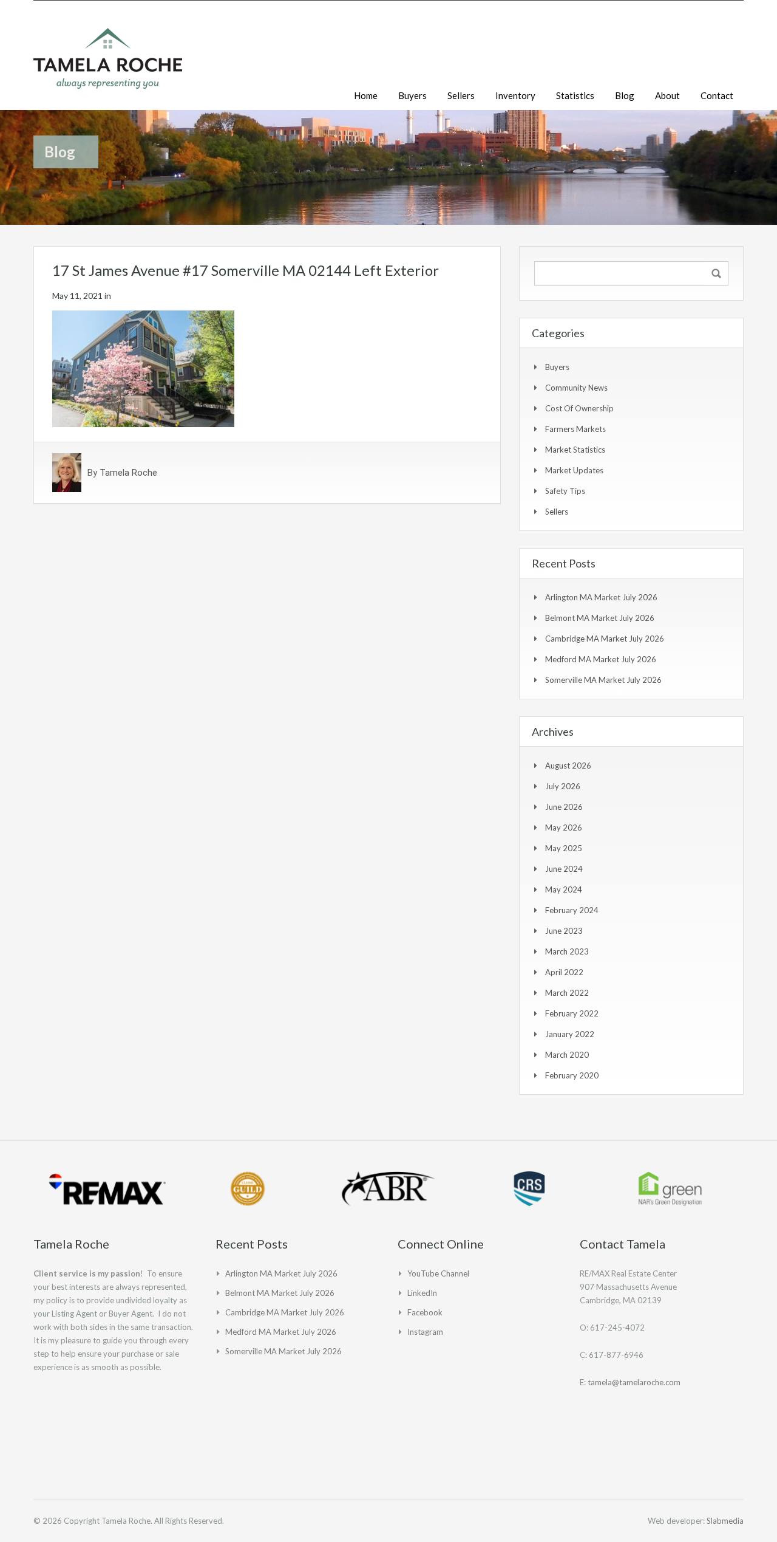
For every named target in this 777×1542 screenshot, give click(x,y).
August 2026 (568, 765)
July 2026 (562, 786)
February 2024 (572, 910)
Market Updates (574, 470)
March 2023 (567, 951)
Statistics (575, 95)
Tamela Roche (128, 472)
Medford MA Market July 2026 (600, 659)
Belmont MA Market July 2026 (599, 618)
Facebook (425, 1312)
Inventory (515, 95)
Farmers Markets (575, 429)
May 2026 (563, 827)
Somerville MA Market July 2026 (603, 680)
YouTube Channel (438, 1273)
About (667, 95)
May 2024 (563, 889)
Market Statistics (575, 449)
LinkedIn (422, 1293)
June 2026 (564, 807)
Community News (576, 387)
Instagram (425, 1332)
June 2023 (564, 931)
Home (366, 95)
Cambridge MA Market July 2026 (604, 638)
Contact (717, 95)
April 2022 (564, 972)
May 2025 (563, 848)
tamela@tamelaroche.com (634, 1382)
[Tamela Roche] (107, 64)
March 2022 (567, 993)
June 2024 (564, 869)
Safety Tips (565, 491)
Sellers (461, 95)
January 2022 (569, 1034)
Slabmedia (725, 1521)
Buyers (412, 95)
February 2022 (572, 1013)
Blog (624, 95)
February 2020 (572, 1075)
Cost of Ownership (579, 408)
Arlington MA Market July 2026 (601, 597)
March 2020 (567, 1055)
